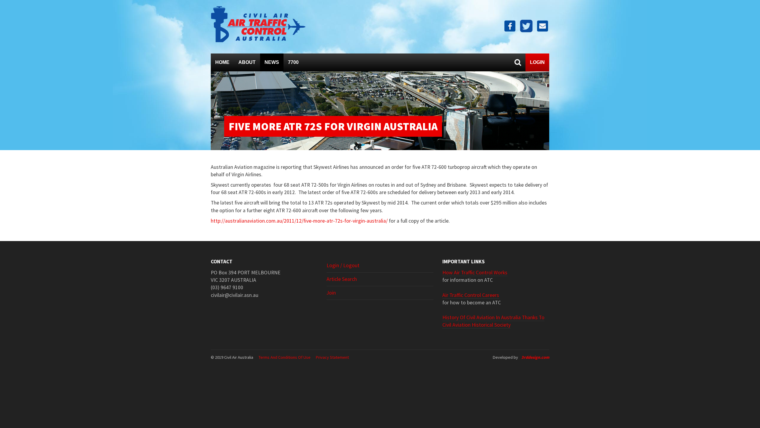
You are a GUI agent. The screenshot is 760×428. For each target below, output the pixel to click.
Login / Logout (343, 265)
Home (222, 62)
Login (537, 62)
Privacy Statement (332, 357)
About (247, 62)
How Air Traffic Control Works (474, 272)
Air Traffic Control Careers (470, 295)
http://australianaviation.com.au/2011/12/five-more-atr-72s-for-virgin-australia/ (299, 221)
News (272, 62)
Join (331, 292)
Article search (342, 279)
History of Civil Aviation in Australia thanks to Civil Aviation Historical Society (493, 321)
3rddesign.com (535, 357)
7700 (293, 62)
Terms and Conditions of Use (285, 357)
